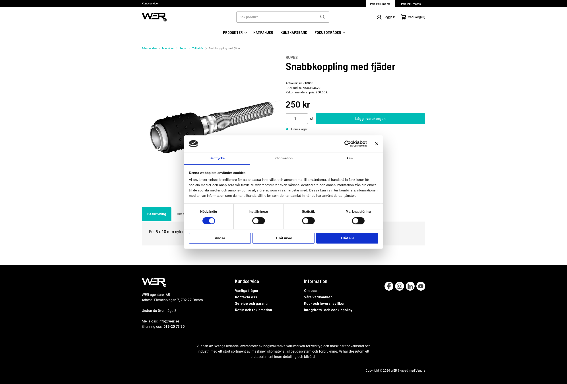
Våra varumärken (318, 297)
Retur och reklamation (253, 310)
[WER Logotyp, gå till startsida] (154, 16)
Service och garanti (251, 303)
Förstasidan (149, 48)
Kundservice (150, 3)
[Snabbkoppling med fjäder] (211, 125)
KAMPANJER (263, 32)
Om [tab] (350, 158)
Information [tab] (283, 158)
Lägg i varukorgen (370, 119)
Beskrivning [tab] (156, 214)
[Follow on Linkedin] (410, 286)
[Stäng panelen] (376, 143)
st (311, 118)
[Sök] (322, 17)
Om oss (310, 291)
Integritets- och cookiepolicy (328, 310)
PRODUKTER (233, 32)
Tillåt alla (347, 238)
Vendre (420, 370)
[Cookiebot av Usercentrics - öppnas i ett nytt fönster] (347, 143)
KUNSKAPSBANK (294, 32)
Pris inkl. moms (411, 4)
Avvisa (220, 238)
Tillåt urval (284, 238)
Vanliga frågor (246, 291)
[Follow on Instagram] (399, 286)
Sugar (183, 48)
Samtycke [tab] (217, 158)
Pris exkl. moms (380, 4)
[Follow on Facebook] (388, 286)
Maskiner (168, 48)
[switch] (258, 220)
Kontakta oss (246, 297)
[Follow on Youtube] (420, 286)
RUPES (292, 57)
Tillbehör (197, 48)
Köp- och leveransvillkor (324, 303)
